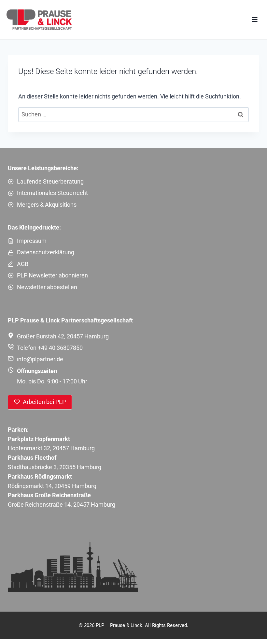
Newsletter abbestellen (47, 287)
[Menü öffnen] (254, 19)
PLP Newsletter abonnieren (52, 275)
